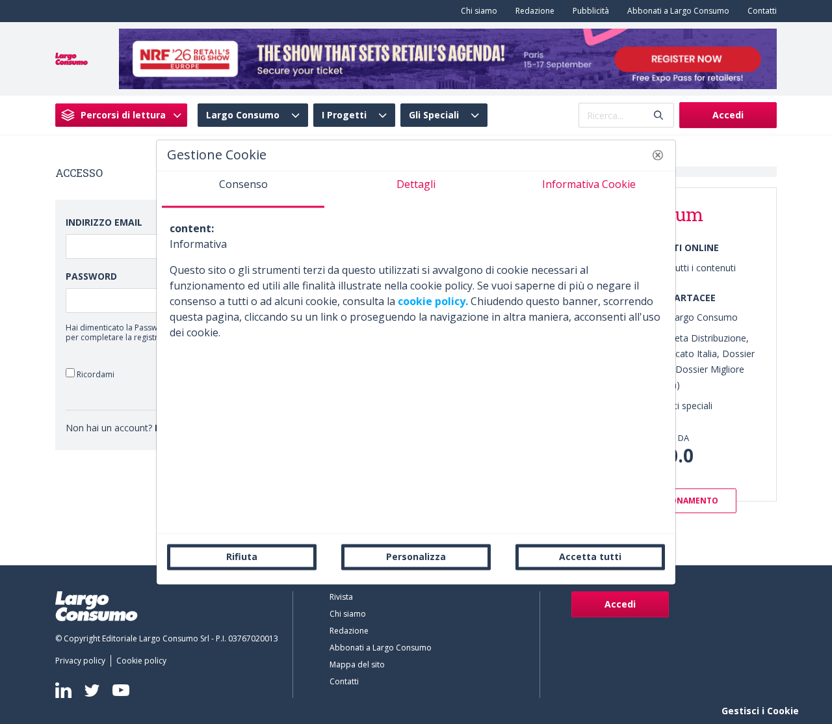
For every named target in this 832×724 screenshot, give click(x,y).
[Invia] (658, 115)
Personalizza (416, 556)
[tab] (243, 189)
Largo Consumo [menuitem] (243, 115)
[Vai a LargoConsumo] (71, 58)
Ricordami (94, 374)
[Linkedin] (63, 690)
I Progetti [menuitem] (344, 115)
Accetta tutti (590, 556)
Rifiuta (241, 556)
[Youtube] (120, 690)
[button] (657, 154)
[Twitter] (91, 690)
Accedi (728, 115)
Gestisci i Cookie (760, 710)
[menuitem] (476, 11)
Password (91, 276)
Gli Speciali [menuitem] (434, 115)
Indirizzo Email (104, 222)
